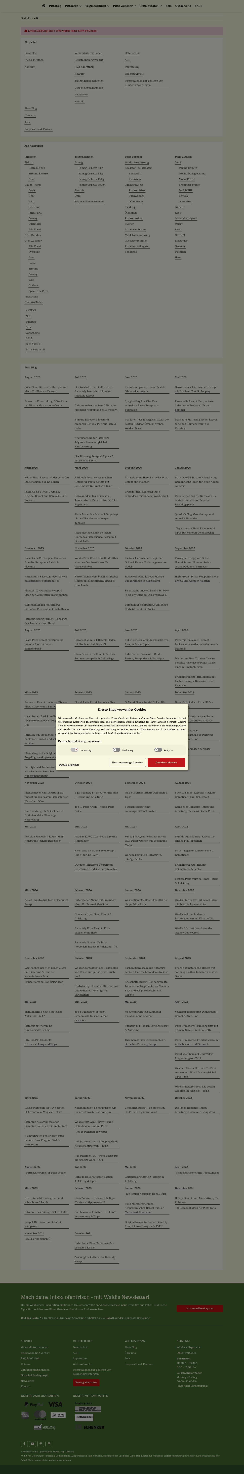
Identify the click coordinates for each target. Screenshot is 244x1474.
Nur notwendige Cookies (127, 762)
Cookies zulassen (166, 762)
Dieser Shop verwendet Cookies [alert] (122, 709)
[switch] (74, 750)
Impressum (94, 741)
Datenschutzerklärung (72, 741)
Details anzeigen (69, 764)
